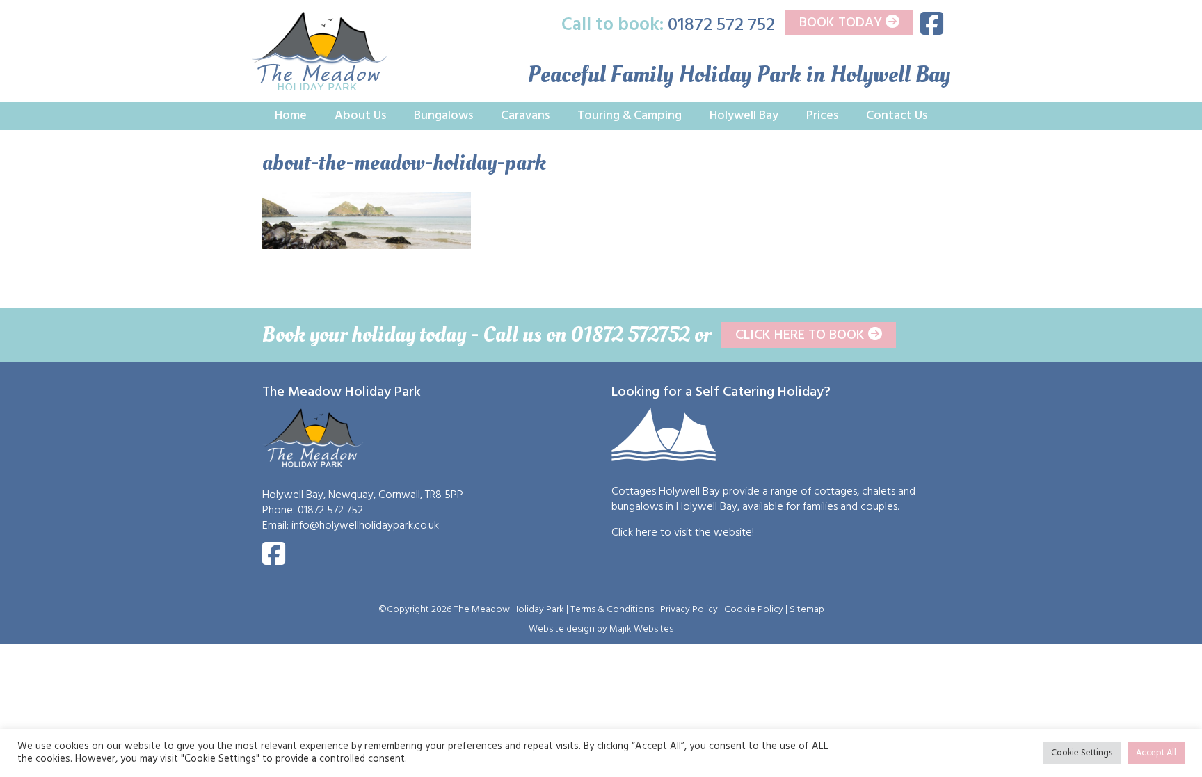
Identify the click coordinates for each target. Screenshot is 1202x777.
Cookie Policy (753, 610)
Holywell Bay (744, 116)
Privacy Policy (689, 610)
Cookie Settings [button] (1081, 753)
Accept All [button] (1156, 753)
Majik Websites (641, 629)
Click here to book (801, 335)
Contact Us (896, 116)
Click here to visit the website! (682, 533)
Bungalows (443, 116)
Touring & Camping (629, 116)
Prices (822, 116)
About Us (360, 116)
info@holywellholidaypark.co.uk (365, 526)
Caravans (525, 116)
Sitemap (807, 610)
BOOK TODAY (842, 23)
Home (291, 116)
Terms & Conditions (612, 610)
